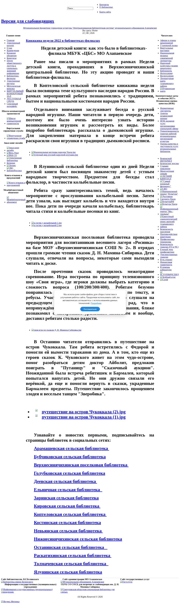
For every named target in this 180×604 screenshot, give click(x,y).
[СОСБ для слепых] (90, 592)
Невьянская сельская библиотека (68, 530)
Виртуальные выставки (166, 49)
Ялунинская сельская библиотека (68, 571)
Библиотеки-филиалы (13, 77)
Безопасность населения (166, 230)
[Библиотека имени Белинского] (17, 582)
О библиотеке (106, 7)
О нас (9, 48)
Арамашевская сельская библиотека (71, 448)
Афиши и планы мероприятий (168, 41)
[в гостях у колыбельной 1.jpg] (47, 223)
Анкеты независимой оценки (166, 116)
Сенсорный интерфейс (12, 105)
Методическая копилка (13, 87)
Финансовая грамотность (166, 263)
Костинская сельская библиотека (67, 522)
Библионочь (166, 71)
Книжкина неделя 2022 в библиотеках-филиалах (63, 40)
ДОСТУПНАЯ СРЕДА (14, 99)
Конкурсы (11, 58)
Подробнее (96, 303)
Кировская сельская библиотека (67, 505)
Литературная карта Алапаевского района (167, 82)
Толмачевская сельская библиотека (71, 563)
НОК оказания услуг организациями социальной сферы (169, 125)
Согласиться (90, 309)
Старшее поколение (165, 167)
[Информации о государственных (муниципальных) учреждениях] (30, 592)
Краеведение (13, 50)
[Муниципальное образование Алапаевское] (82, 582)
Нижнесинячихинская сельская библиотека (78, 538)
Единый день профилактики (167, 250)
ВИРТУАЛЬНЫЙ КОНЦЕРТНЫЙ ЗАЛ (15, 93)
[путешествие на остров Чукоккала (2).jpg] (80, 411)
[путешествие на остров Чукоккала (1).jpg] (80, 416)
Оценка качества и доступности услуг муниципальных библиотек (169, 148)
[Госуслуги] (126, 582)
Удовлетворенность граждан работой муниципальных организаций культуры (169, 136)
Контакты (104, 4)
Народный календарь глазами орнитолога (169, 65)
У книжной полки (169, 45)
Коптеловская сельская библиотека (70, 514)
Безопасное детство (169, 163)
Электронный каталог (13, 44)
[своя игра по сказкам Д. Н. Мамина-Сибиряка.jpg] (56, 330)
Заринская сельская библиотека (66, 497)
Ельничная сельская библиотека (67, 489)
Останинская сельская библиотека (70, 547)
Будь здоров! (166, 259)
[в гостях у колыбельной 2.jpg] (47, 225)
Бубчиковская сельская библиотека (70, 456)
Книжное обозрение (12, 54)
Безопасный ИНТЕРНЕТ (166, 159)
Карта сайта (105, 12)
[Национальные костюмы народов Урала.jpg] (54, 152)
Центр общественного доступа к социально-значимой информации (14, 67)
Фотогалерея (166, 73)
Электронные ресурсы (13, 82)
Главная (10, 40)
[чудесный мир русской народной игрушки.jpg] (55, 155)
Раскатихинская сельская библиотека (72, 555)
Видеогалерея (166, 76)
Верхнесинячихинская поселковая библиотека (81, 464)
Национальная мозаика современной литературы (167, 57)
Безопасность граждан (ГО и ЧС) (169, 245)
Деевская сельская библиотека (65, 481)
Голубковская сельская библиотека (69, 473)
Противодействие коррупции (168, 235)
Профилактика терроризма (167, 240)
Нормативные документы (167, 109)
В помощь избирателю (166, 268)
